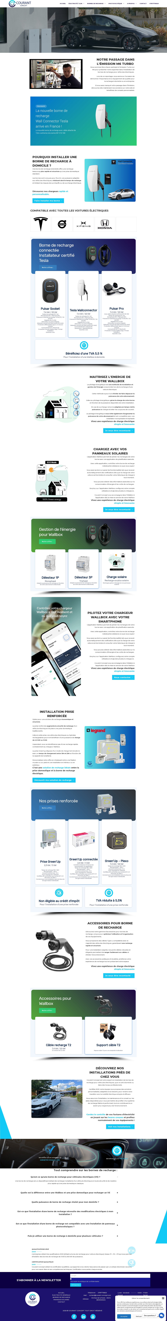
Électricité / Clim (75, 3)
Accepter (124, 1316)
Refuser (139, 1316)
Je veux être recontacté (118, 430)
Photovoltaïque (115, 3)
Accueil (63, 3)
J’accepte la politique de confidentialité (84, 1281)
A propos (131, 3)
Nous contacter (122, 677)
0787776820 (154, 3)
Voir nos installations (119, 1127)
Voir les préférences (155, 1316)
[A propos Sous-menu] (136, 3)
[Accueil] (20, 3)
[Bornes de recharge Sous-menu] (105, 3)
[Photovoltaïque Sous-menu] (123, 3)
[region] (83, 121)
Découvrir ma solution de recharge (53, 780)
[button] (163, 1298)
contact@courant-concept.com (100, 1295)
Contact (143, 3)
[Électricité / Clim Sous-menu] (83, 3)
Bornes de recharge (95, 3)
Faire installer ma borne (47, 201)
